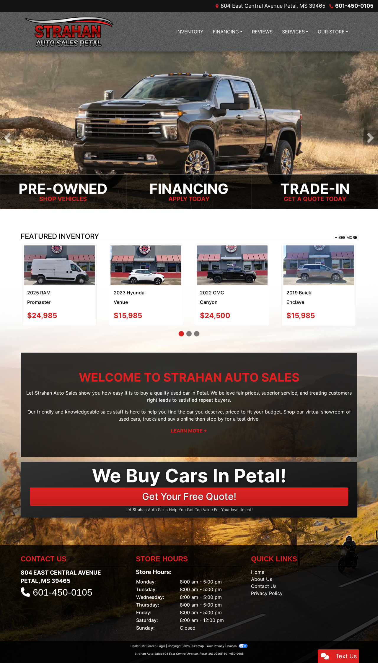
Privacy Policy (267, 584)
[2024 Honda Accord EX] (59, 259)
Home (257, 563)
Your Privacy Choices (221, 637)
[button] (7, 137)
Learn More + (189, 422)
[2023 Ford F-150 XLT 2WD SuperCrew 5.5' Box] (146, 258)
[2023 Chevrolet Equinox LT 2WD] (318, 261)
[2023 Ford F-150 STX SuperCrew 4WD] (232, 259)
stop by (215, 410)
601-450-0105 (354, 6)
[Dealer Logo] (69, 32)
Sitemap (198, 637)
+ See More (346, 237)
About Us (261, 570)
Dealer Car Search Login (148, 637)
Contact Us (263, 577)
